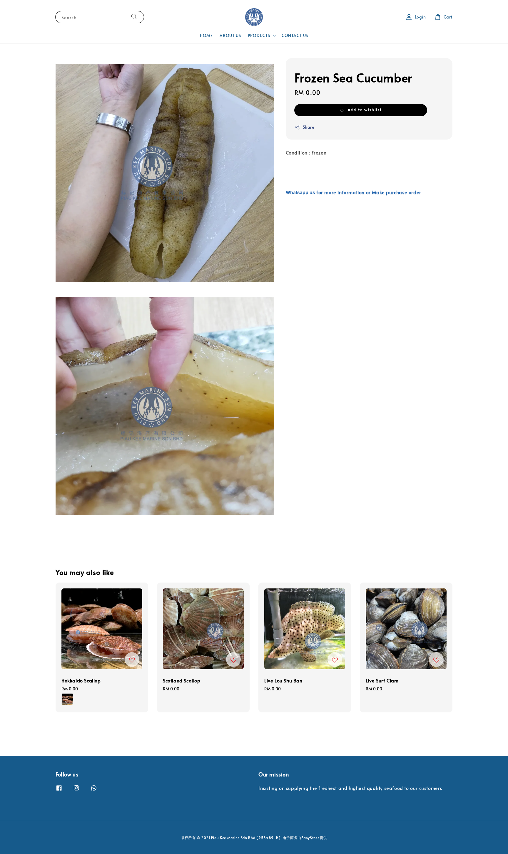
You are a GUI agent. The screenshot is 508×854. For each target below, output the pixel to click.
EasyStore (310, 837)
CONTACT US (295, 35)
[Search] (134, 17)
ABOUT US (230, 35)
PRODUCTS (259, 35)
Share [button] (308, 127)
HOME (206, 35)
